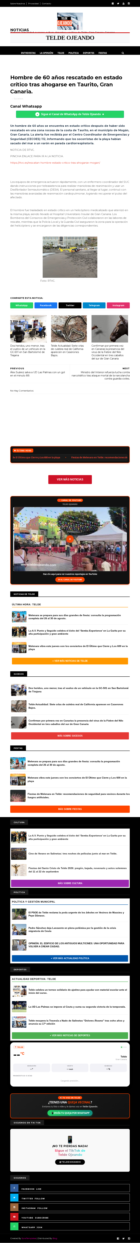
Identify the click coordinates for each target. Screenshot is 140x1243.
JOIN (39, 1227)
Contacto (46, 3)
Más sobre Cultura (70, 883)
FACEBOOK (28, 1189)
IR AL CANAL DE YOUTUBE (70, 579)
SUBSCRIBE (42, 1218)
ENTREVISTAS (28, 52)
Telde (61, 52)
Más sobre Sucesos (70, 735)
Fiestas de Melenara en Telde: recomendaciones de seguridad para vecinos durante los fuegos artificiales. (64, 457)
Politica (73, 52)
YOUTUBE (27, 1218)
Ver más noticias (70, 479)
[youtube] (123, 3)
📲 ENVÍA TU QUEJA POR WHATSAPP (70, 1113)
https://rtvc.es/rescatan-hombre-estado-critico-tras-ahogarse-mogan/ (55, 162)
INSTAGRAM (29, 1208)
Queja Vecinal (63, 61)
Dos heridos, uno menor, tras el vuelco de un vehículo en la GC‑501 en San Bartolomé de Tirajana (27, 350)
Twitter (70, 305)
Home (13, 52)
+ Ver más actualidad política (70, 958)
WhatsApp (22, 305)
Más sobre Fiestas (70, 809)
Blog (55, 1238)
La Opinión (46, 52)
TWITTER (27, 1198)
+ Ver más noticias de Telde (70, 661)
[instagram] (129, 3)
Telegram (94, 305)
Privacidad (33, 3)
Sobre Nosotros (17, 3)
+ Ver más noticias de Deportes (70, 1035)
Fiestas (103, 52)
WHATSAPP (28, 1227)
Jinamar (46, 61)
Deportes (88, 52)
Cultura (17, 61)
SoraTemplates (29, 1238)
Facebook (46, 305)
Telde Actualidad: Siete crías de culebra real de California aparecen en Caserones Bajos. (67, 350)
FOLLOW (40, 1198)
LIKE (38, 1189)
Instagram (118, 305)
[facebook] (113, 3)
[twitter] (118, 3)
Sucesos (32, 61)
